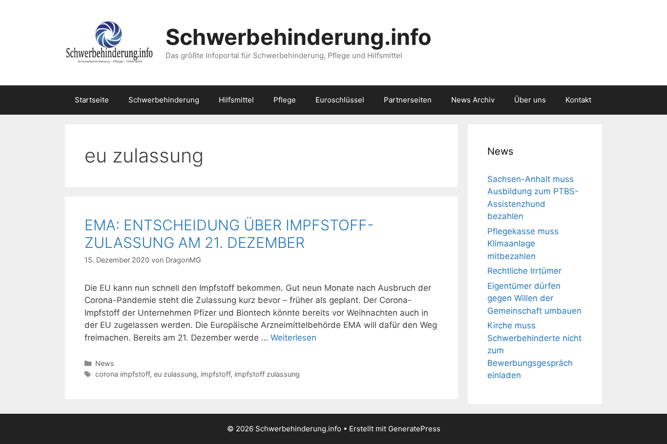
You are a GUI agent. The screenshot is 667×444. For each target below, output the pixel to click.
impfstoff (215, 374)
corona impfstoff (122, 374)
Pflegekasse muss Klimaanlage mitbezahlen (523, 243)
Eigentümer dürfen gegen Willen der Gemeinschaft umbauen (534, 298)
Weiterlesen (293, 338)
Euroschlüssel (339, 99)
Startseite (92, 99)
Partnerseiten (408, 99)
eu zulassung (175, 374)
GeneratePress (414, 428)
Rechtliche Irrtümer (524, 271)
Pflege (284, 99)
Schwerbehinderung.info (299, 36)
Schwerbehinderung (163, 99)
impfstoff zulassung (267, 374)
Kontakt (578, 99)
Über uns (530, 99)
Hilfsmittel (236, 99)
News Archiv (473, 99)
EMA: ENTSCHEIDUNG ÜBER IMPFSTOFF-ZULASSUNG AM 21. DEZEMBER (229, 233)
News (104, 363)
